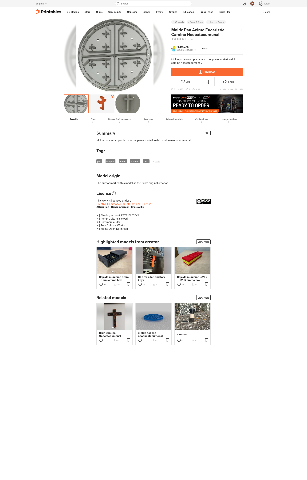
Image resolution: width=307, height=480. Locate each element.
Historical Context (216, 22)
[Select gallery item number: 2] (115, 272)
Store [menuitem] (87, 11)
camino (135, 161)
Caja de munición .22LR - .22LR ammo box (192, 278)
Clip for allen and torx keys (151, 278)
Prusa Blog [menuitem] (225, 11)
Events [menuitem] (159, 11)
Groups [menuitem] (173, 11)
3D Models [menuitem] (73, 11)
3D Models (179, 22)
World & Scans (196, 22)
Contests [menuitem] (132, 11)
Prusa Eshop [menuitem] (206, 11)
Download (209, 71)
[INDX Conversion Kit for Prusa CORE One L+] (207, 103)
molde (122, 161)
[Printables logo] (48, 12)
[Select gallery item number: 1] (112, 272)
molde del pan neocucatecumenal (150, 334)
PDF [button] (207, 133)
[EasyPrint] (244, 3)
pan (99, 161)
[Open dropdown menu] (241, 29)
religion (110, 161)
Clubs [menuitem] (99, 11)
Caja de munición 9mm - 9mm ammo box (114, 278)
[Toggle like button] (101, 284)
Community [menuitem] (114, 11)
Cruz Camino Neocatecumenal (110, 334)
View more (203, 241)
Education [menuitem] (188, 11)
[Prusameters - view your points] (252, 3)
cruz (146, 161)
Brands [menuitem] (146, 11)
